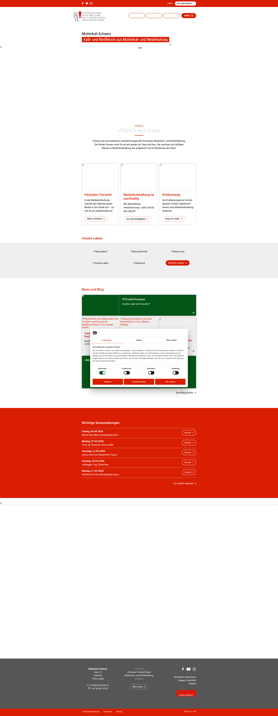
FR (189, 712)
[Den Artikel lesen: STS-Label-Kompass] (100, 305)
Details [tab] (139, 340)
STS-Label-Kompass (133, 299)
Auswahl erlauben (139, 382)
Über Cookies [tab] (171, 340)
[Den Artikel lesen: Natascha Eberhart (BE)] (139, 321)
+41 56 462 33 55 (100, 688)
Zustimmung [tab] (106, 340)
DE (185, 712)
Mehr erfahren (94, 218)
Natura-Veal (154, 15)
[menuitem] (100, 251)
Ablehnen (107, 382)
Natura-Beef (136, 15)
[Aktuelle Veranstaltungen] (182, 56)
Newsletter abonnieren (185, 677)
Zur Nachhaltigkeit (135, 219)
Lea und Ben (171, 15)
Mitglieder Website (184, 3)
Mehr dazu (137, 686)
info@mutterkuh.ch (99, 685)
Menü (187, 15)
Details (187, 432)
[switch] (127, 373)
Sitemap (119, 712)
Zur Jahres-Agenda (183, 483)
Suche (169, 3)
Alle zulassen (170, 382)
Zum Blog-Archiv (184, 392)
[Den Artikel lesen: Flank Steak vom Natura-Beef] (100, 323)
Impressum (107, 712)
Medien (192, 683)
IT (192, 712)
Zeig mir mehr (172, 218)
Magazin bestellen (187, 680)
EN (195, 712)
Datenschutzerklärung (91, 712)
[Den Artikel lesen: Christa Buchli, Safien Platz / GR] (177, 326)
